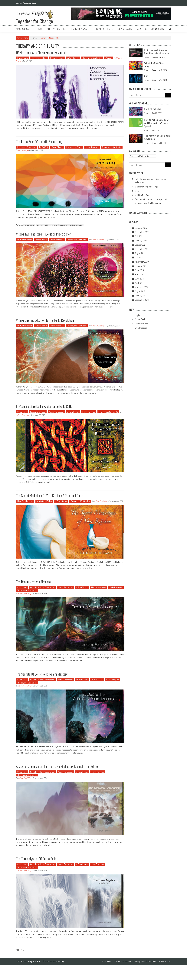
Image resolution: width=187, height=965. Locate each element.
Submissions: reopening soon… (151, 29)
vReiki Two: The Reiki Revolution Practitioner (43, 234)
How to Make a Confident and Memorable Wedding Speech (156, 123)
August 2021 (140, 253)
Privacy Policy (140, 961)
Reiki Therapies (57, 239)
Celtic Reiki (21, 412)
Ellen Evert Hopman (25, 501)
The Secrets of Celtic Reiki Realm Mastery (41, 674)
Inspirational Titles (38, 58)
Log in (137, 315)
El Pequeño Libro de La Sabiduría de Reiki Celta (44, 406)
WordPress (37, 961)
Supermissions (125, 29)
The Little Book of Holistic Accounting (39, 141)
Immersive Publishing (56, 29)
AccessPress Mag (56, 961)
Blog (39, 29)
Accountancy (29, 225)
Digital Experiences (104, 29)
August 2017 (140, 291)
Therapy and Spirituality (91, 58)
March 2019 (140, 274)
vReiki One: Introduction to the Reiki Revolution (45, 320)
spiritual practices (76, 225)
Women (108, 58)
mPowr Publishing (97, 239)
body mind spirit (42, 225)
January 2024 (141, 228)
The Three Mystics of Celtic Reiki (36, 858)
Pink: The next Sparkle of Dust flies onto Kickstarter (156, 52)
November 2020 (142, 261)
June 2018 (139, 278)
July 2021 (139, 257)
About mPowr (107, 961)
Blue (146, 75)
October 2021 (140, 244)
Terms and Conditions (123, 961)
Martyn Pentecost (24, 239)
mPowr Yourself (24, 29)
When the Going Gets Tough (146, 186)
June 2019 (139, 270)
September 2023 (142, 232)
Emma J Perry (57, 147)
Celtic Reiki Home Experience (42, 587)
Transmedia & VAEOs (80, 29)
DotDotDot (43, 147)
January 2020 (141, 266)
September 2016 (142, 299)
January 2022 (141, 240)
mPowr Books (72, 58)
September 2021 (142, 249)
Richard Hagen (23, 150)
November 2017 (141, 287)
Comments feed (141, 323)
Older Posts (20, 950)
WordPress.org (141, 327)
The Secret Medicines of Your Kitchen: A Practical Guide (49, 495)
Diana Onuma (22, 58)
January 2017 (140, 295)
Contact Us (152, 961)
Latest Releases (56, 58)
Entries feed (140, 319)
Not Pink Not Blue (152, 108)
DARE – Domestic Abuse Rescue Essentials (41, 52)
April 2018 (139, 283)
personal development (59, 225)
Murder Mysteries (98, 587)
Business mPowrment (26, 147)
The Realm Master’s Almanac (33, 581)
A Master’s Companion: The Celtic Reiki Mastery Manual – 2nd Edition (57, 766)
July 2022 (139, 236)
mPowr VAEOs (81, 587)
